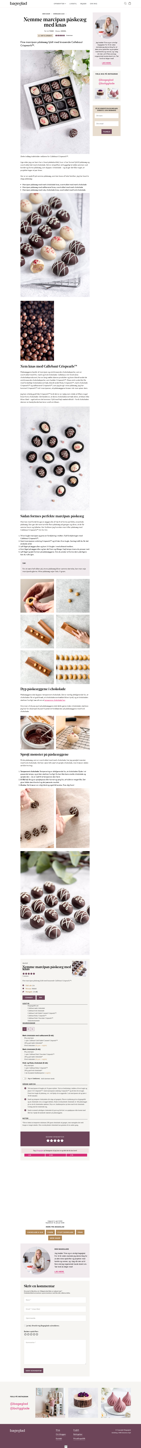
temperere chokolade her (54, 700)
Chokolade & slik (58, 14)
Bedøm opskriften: (31, 1331)
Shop (58, 1430)
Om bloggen (61, 1434)
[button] (24, 973)
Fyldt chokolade (65, 1232)
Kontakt (59, 1438)
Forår (50, 1232)
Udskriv (29, 997)
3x (32, 1029)
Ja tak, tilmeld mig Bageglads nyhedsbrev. (42, 1325)
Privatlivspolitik (79, 1438)
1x (24, 1029)
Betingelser (77, 1434)
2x (28, 1029)
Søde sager (46, 14)
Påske (80, 1232)
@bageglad (39, 1150)
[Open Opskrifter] (65, 3)
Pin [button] (40, 997)
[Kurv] (130, 3)
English (76, 1430)
